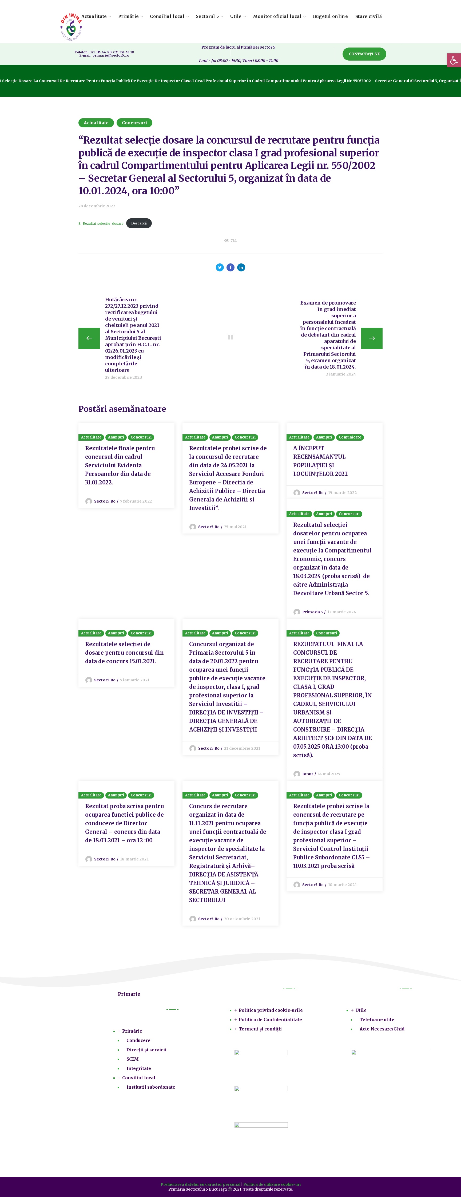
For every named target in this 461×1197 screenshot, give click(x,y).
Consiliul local (139, 1077)
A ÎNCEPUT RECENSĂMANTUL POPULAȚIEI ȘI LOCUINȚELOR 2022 (320, 461)
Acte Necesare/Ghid (382, 1029)
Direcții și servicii (146, 1049)
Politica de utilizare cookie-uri (272, 1184)
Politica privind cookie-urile (271, 1010)
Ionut (307, 774)
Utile (361, 1010)
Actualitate (96, 122)
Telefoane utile (377, 1019)
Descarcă (139, 223)
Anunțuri (116, 437)
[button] (364, 54)
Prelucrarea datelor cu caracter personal (200, 1184)
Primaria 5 (312, 612)
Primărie (132, 1031)
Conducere (138, 1040)
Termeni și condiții (260, 1029)
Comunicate (350, 437)
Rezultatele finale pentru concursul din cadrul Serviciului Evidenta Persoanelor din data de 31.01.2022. (120, 465)
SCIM (132, 1059)
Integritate (138, 1068)
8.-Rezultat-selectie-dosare (101, 223)
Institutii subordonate (150, 1087)
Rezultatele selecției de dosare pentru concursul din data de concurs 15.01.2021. (124, 653)
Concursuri (134, 122)
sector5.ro (105, 501)
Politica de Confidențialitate (270, 1019)
